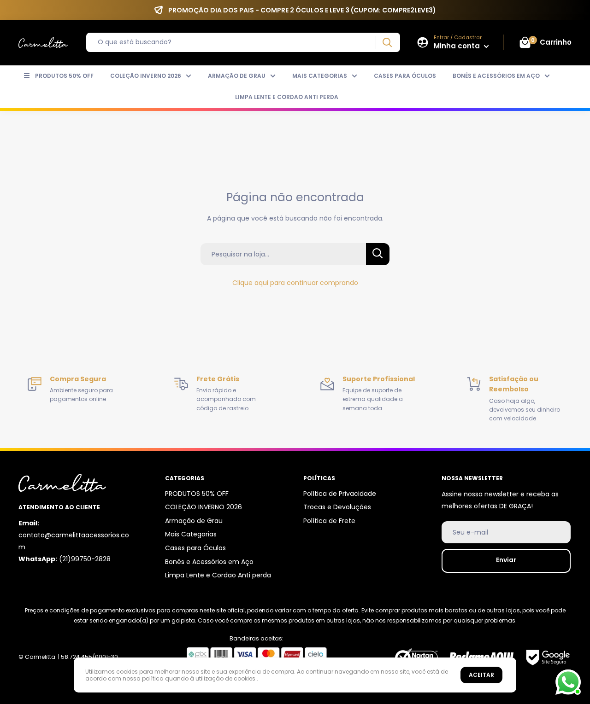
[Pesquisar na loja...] (377, 254)
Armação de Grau (237, 76)
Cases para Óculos (405, 76)
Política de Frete (329, 520)
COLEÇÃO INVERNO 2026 (145, 76)
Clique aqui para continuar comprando (295, 282)
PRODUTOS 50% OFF (64, 76)
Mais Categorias (319, 76)
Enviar (506, 559)
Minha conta (458, 46)
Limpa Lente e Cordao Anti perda (286, 97)
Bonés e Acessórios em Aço (496, 76)
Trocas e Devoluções (337, 507)
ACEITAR (481, 675)
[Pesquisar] (387, 42)
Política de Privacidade (339, 493)
